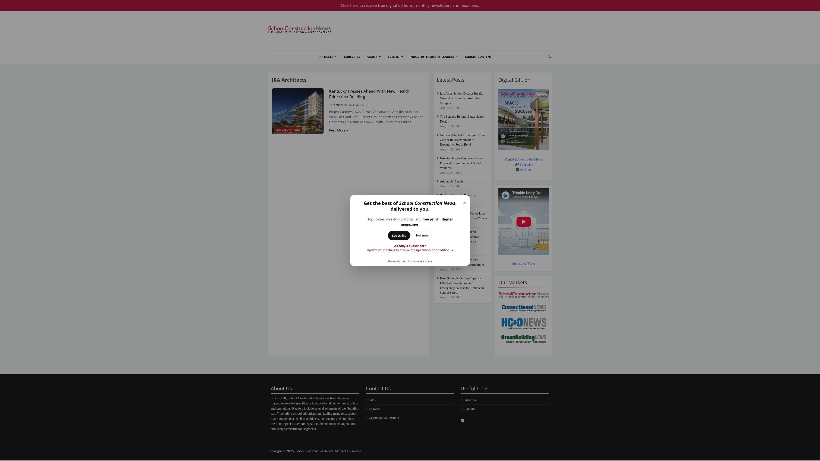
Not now (422, 235)
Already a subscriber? (410, 248)
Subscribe (399, 235)
